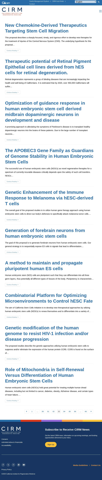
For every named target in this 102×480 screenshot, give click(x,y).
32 (53, 411)
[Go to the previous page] (27, 411)
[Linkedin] (18, 464)
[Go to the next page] (91, 411)
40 (86, 411)
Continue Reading (13, 50)
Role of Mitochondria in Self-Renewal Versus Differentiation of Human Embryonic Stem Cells (44, 375)
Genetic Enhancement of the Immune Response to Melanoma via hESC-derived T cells (49, 198)
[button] (98, 2)
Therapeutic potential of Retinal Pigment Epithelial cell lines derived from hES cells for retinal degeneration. (48, 67)
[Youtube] (23, 464)
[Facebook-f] (3, 464)
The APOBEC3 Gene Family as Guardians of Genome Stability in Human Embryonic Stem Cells (49, 156)
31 (48, 411)
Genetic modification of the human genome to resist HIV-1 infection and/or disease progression (46, 333)
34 (64, 411)
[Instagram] (13, 464)
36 (75, 411)
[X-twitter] (8, 464)
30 (43, 411)
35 (70, 411)
